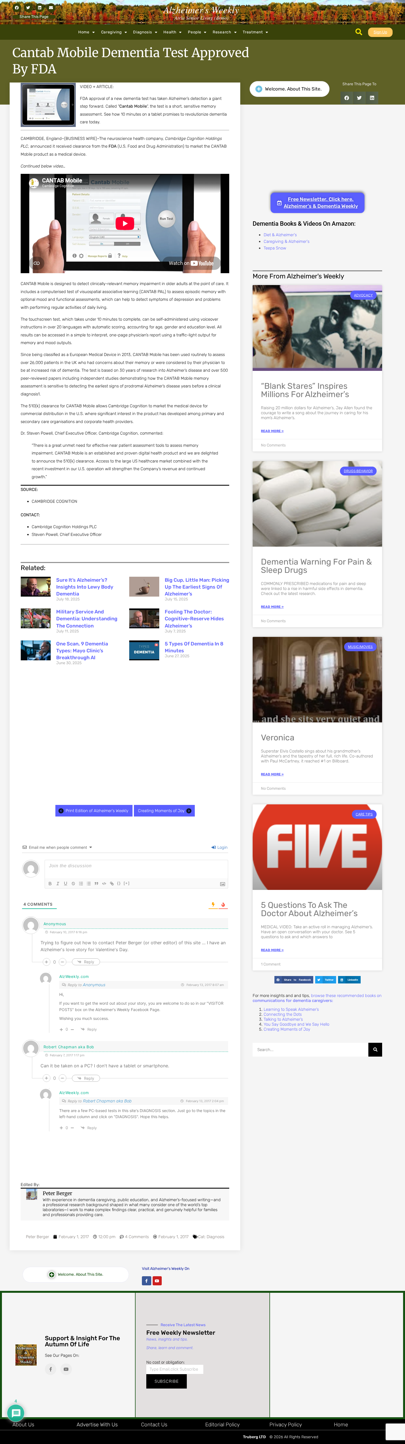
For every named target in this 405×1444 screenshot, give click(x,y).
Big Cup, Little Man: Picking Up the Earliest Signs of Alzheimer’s (197, 587)
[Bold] (50, 883)
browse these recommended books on (317, 998)
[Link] (112, 883)
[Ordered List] (81, 883)
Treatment (253, 32)
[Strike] (73, 883)
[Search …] (359, 32)
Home (84, 32)
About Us (23, 1424)
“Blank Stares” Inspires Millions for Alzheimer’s (305, 390)
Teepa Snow (275, 248)
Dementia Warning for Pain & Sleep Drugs (316, 566)
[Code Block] (104, 883)
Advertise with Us (97, 1424)
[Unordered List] (89, 883)
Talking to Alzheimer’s (283, 1019)
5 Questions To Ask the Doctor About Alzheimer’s (309, 909)
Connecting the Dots (283, 1014)
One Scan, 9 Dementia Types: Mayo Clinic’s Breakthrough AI (82, 651)
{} (119, 883)
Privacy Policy (285, 1424)
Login (222, 847)
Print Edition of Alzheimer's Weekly (97, 810)
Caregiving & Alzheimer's (286, 241)
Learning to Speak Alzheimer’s (291, 1009)
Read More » (272, 431)
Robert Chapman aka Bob (107, 1101)
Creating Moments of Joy (161, 810)
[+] (127, 883)
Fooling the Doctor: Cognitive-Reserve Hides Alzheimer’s (194, 619)
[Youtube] (157, 1281)
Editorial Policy (222, 1424)
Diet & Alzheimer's (280, 234)
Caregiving (111, 32)
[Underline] (65, 883)
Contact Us (154, 1424)
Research (222, 32)
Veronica (278, 738)
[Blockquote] (96, 883)
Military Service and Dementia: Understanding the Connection (86, 619)
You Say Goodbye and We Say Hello (296, 1024)
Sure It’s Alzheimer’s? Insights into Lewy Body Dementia (84, 587)
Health (169, 32)
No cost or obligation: (165, 1362)
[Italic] (58, 883)
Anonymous (94, 984)
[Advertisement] (125, 736)
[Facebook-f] (146, 1281)
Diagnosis (142, 32)
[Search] (375, 1050)
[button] (16, 7)
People (194, 32)
